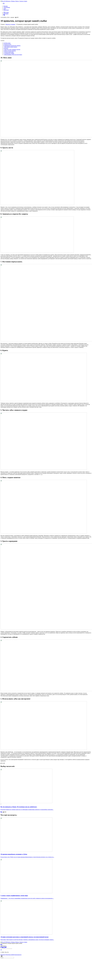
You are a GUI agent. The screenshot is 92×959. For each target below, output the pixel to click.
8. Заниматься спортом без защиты (11, 45)
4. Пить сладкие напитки (9, 50)
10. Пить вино (6, 43)
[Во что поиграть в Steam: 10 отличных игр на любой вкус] (26, 802)
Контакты (3, 954)
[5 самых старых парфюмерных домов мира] (26, 892)
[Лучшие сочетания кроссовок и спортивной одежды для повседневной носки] (26, 934)
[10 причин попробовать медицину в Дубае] (26, 851)
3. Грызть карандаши (8, 52)
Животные (6, 10)
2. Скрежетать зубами (8, 53)
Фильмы (5, 6)
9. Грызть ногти (7, 44)
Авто (4, 8)
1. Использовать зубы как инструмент (12, 54)
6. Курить (5, 48)
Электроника (6, 7)
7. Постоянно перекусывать (10, 46)
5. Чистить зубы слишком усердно (11, 49)
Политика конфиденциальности (13, 954)
